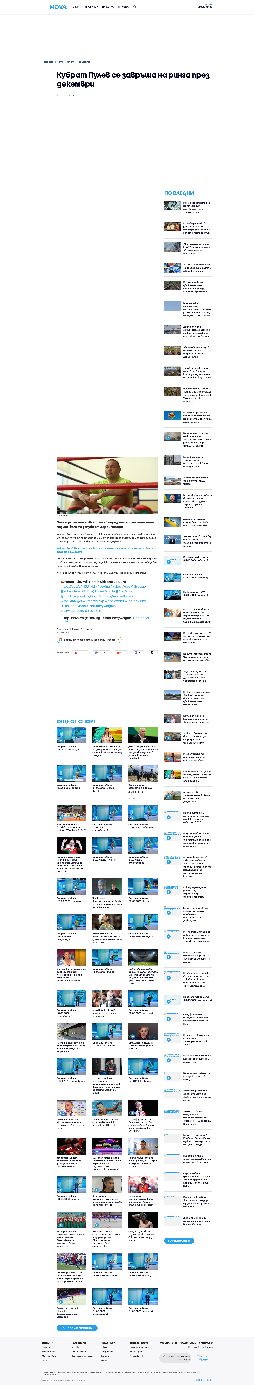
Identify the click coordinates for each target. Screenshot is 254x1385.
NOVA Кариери (137, 1351)
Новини (76, 6)
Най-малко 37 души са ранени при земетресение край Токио (196, 1040)
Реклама (45, 1372)
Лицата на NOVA (79, 1351)
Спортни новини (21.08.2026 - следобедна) (102, 827)
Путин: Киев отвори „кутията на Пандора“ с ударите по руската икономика (196, 1202)
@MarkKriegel (71, 601)
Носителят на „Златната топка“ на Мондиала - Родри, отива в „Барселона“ (141, 1200)
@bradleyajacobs (74, 596)
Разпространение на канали (77, 1372)
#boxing (103, 586)
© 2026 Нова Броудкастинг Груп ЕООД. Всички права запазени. (63, 1380)
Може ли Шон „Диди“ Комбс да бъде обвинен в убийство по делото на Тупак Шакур (197, 1140)
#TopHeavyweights (100, 606)
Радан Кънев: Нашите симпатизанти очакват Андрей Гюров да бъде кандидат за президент (197, 839)
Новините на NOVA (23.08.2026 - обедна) (195, 593)
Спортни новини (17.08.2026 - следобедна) (71, 1079)
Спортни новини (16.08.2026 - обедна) (69, 1197)
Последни (46, 1347)
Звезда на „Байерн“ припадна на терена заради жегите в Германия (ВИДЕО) (69, 1162)
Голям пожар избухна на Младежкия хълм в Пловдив (197, 1076)
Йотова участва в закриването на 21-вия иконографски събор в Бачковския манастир (196, 228)
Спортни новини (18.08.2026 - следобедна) (66, 1013)
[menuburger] (43, 6)
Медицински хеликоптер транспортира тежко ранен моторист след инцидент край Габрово (197, 309)
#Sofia (87, 591)
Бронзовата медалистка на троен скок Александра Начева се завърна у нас (107, 1200)
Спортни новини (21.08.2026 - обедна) (140, 825)
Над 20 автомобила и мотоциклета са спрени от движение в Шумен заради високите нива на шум (196, 615)
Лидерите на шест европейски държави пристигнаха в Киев (196, 522)
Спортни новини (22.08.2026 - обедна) (69, 786)
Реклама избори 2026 (57, 1372)
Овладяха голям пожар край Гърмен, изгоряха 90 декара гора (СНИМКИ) (196, 249)
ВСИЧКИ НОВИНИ (179, 1240)
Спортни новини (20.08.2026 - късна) (104, 858)
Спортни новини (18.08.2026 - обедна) (140, 1011)
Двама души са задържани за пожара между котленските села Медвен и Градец (196, 331)
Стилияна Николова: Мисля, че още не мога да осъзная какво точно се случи (71, 1123)
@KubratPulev (71, 591)
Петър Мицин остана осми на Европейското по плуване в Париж (105, 1122)
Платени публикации (49, 1374)
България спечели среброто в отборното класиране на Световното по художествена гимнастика (71, 1238)
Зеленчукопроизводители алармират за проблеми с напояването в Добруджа (197, 914)
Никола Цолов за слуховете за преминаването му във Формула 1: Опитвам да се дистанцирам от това (106, 1085)
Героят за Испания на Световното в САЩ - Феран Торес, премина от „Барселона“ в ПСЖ (70, 1277)
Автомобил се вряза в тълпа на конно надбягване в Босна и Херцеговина (196, 352)
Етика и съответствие (187, 1372)
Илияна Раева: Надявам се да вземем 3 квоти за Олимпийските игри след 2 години (107, 751)
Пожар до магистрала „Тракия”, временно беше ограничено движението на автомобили (197, 698)
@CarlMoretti (126, 591)
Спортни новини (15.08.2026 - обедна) (104, 1274)
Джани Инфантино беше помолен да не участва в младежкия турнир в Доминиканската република (143, 752)
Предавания (107, 1351)
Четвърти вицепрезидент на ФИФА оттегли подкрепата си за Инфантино (107, 902)
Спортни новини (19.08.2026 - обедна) (140, 935)
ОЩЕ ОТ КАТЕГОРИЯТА (77, 1328)
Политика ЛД (155, 1372)
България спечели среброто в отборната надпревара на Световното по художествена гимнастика (106, 1238)
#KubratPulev (120, 586)
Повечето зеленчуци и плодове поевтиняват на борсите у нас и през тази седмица (197, 417)
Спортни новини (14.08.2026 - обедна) (140, 1309)
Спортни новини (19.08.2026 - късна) (139, 899)
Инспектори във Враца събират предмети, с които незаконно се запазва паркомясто (196, 936)
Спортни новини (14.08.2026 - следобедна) (102, 1311)
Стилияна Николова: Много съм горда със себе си (140, 1045)
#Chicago (138, 586)
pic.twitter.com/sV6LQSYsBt (81, 610)
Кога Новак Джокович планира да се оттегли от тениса (106, 1013)
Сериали (105, 1356)
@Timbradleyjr (93, 601)
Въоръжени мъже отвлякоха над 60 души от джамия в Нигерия (197, 1159)
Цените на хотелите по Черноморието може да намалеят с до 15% (197, 656)
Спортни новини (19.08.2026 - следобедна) (66, 936)
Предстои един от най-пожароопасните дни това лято (197, 1058)
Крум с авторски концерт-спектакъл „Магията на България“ (196, 718)
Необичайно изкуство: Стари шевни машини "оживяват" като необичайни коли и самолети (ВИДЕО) (196, 979)
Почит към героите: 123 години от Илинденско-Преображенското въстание (197, 638)
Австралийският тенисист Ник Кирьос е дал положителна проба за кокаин (107, 937)
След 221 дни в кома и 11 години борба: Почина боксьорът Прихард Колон (141, 1235)
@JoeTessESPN (135, 601)
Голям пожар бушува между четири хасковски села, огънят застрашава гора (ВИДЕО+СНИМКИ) (197, 439)
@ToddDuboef (99, 596)
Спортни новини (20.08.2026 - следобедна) (138, 860)
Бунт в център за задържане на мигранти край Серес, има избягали (196, 461)
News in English (136, 1356)
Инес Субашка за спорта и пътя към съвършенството (194, 757)
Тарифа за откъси (96, 1372)
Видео (45, 1360)
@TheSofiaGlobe (73, 606)
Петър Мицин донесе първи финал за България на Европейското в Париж (142, 1162)
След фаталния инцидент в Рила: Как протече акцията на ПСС (195, 1019)
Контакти (119, 1372)
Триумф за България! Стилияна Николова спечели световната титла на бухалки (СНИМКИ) (141, 1125)
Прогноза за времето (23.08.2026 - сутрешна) (197, 998)
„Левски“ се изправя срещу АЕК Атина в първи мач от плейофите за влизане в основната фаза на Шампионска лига (143, 976)
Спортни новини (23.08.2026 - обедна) (69, 748)
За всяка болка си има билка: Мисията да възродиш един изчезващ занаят (196, 738)
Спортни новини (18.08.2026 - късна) (103, 970)
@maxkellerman (122, 596)
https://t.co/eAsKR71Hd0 (79, 586)
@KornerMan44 (103, 591)
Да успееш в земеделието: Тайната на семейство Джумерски (197, 797)
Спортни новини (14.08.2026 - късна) (139, 1274)
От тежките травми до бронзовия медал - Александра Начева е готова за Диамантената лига (71, 975)
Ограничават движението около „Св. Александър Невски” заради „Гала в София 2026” (197, 1179)
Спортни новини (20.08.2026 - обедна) (69, 899)
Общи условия (130, 1372)
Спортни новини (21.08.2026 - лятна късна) (103, 788)
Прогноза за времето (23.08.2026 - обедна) (196, 559)
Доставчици (109, 1372)
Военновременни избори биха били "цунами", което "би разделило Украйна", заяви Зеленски (197, 501)
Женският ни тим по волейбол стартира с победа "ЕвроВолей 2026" (71, 827)
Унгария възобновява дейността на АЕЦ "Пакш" (195, 480)
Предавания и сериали (82, 1356)
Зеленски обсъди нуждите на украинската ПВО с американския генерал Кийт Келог (197, 1117)
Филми (104, 1360)
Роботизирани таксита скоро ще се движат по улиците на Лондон (196, 957)
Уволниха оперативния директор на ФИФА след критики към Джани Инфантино (71, 1047)
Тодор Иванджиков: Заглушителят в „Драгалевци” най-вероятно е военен (194, 676)
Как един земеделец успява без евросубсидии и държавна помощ (195, 892)
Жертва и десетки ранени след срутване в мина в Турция (197, 1220)
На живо (123, 6)
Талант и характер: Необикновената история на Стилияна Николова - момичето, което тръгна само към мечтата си (71, 864)
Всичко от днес (49, 1351)
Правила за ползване (169, 1372)
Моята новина (49, 1356)
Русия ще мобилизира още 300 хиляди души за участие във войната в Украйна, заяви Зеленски (197, 394)
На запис (108, 6)
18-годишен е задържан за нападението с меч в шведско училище (197, 267)
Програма (91, 6)
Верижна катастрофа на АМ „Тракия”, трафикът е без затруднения (196, 207)
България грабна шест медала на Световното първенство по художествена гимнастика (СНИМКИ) (106, 1163)
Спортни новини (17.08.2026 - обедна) (140, 1079)
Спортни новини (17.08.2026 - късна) (103, 1044)
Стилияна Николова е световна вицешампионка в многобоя (69, 1312)
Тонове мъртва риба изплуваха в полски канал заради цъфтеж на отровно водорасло (197, 373)
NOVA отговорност (139, 1347)
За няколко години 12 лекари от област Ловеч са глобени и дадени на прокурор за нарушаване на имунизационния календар (197, 866)
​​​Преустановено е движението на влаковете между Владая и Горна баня (195, 287)
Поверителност (143, 1372)
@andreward (114, 601)
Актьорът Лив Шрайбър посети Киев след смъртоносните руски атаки (197, 541)
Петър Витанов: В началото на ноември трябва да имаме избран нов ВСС (196, 817)
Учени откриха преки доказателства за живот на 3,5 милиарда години (197, 1095)
